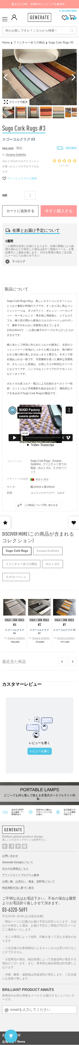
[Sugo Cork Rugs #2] (39, 607)
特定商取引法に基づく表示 (18, 887)
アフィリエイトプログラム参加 (20, 875)
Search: (72, 30)
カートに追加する (20, 211)
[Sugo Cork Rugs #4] (14, 607)
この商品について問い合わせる (41, 505)
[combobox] (39, 30)
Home (6, 42)
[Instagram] (24, 846)
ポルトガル (44, 467)
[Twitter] (4, 846)
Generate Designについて (17, 862)
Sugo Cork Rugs (40, 460)
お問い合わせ (10, 855)
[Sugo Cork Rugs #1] (64, 607)
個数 (4, 195)
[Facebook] (11, 846)
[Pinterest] (18, 846)
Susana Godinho (16, 154)
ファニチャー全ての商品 (29, 42)
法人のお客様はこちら (15, 868)
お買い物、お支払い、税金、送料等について (28, 881)
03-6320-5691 (69, 10)
